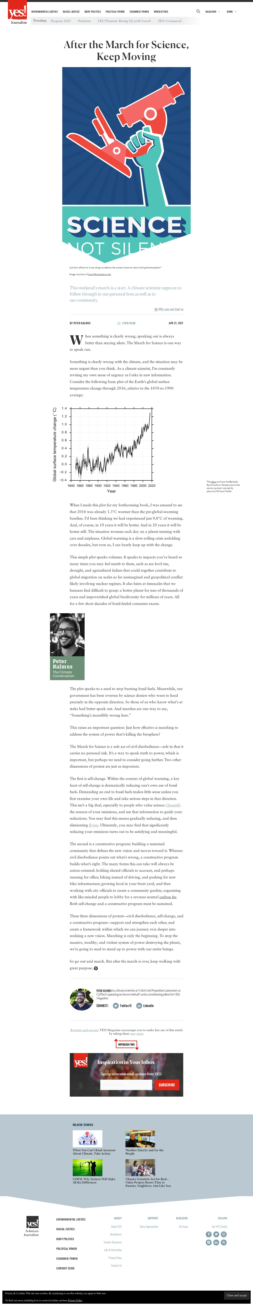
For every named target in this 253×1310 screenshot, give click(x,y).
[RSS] (224, 1242)
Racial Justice (71, 11)
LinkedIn (148, 1005)
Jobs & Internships (113, 1250)
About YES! (116, 1226)
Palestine (84, 21)
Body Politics (93, 11)
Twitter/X (125, 1005)
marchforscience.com (99, 274)
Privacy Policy (115, 1258)
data (213, 481)
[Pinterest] (209, 1242)
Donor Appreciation (149, 1226)
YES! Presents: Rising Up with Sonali (124, 21)
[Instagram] (224, 1234)
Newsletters (161, 11)
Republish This (126, 1044)
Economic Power (139, 11)
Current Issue (65, 1268)
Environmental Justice (44, 11)
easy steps (136, 1033)
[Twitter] (216, 1234)
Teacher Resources (113, 1242)
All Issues (183, 1226)
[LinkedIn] (216, 1242)
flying (93, 825)
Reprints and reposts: (84, 1030)
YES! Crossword (169, 21)
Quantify (173, 805)
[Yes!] (17, 10)
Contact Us (116, 1265)
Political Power (115, 11)
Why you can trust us (170, 309)
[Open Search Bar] (198, 12)
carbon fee (168, 897)
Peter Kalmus (82, 323)
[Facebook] (209, 1234)
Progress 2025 (61, 21)
